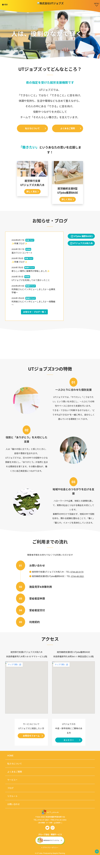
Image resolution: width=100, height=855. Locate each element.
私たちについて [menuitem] (14, 763)
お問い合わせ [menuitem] (13, 804)
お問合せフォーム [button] (31, 735)
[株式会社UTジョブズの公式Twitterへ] (47, 827)
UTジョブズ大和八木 (82, 243)
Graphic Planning (59, 853)
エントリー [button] (69, 739)
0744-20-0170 (76, 571)
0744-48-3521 (77, 576)
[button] (97, 851)
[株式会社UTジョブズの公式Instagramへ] (52, 827)
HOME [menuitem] (10, 755)
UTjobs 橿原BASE (82, 236)
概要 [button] (6, 4)
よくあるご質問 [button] (67, 128)
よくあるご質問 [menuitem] (14, 771)
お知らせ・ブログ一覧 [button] (33, 311)
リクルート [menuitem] (12, 796)
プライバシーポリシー (50, 847)
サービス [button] (11, 779)
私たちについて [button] (32, 128)
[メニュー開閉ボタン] (96, 4)
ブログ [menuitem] (10, 787)
